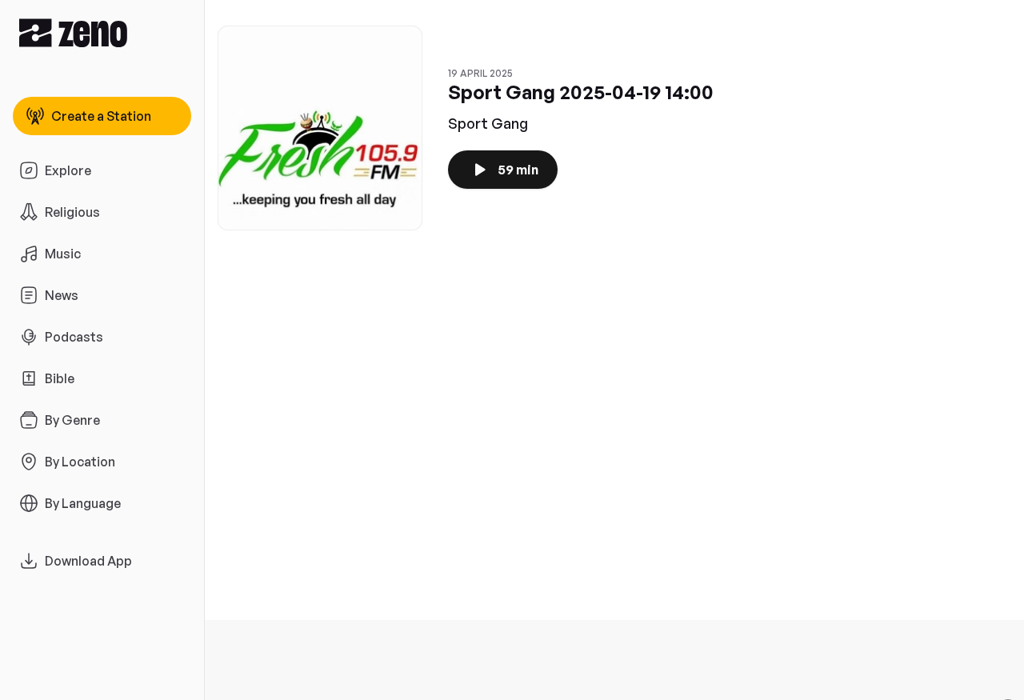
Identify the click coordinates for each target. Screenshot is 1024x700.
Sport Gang (488, 123)
